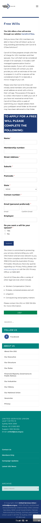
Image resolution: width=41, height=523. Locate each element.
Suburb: (8, 166)
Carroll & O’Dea (28, 34)
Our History (9, 387)
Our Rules (8, 368)
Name (7, 138)
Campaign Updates (10, 461)
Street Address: (12, 157)
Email (6, 211)
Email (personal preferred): (17, 204)
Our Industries (10, 381)
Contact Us (6, 450)
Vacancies (8, 398)
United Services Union (27, 503)
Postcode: (9, 176)
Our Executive (10, 357)
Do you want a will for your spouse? (17, 226)
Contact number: (12, 195)
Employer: (9, 216)
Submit (9, 243)
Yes (8, 231)
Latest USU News (9, 466)
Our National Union (12, 393)
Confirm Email (27, 211)
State (7, 185)
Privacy (7, 404)
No (8, 234)
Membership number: (14, 148)
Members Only (8, 455)
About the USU (10, 351)
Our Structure (10, 362)
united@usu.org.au (15, 432)
